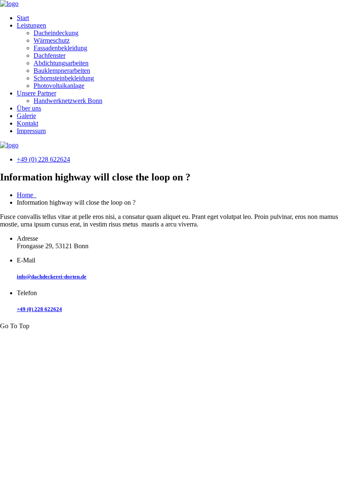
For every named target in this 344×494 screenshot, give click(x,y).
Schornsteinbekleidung (64, 78)
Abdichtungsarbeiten (61, 63)
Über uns (29, 108)
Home (26, 194)
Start (23, 17)
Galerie (26, 115)
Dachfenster (49, 55)
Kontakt (27, 123)
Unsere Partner (36, 93)
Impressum (31, 130)
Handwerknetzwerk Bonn (68, 100)
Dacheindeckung (56, 32)
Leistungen (31, 25)
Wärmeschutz (52, 40)
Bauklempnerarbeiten (62, 70)
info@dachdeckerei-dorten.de (51, 276)
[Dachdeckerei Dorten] (9, 3)
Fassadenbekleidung (60, 47)
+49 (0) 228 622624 (43, 159)
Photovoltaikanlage (59, 85)
